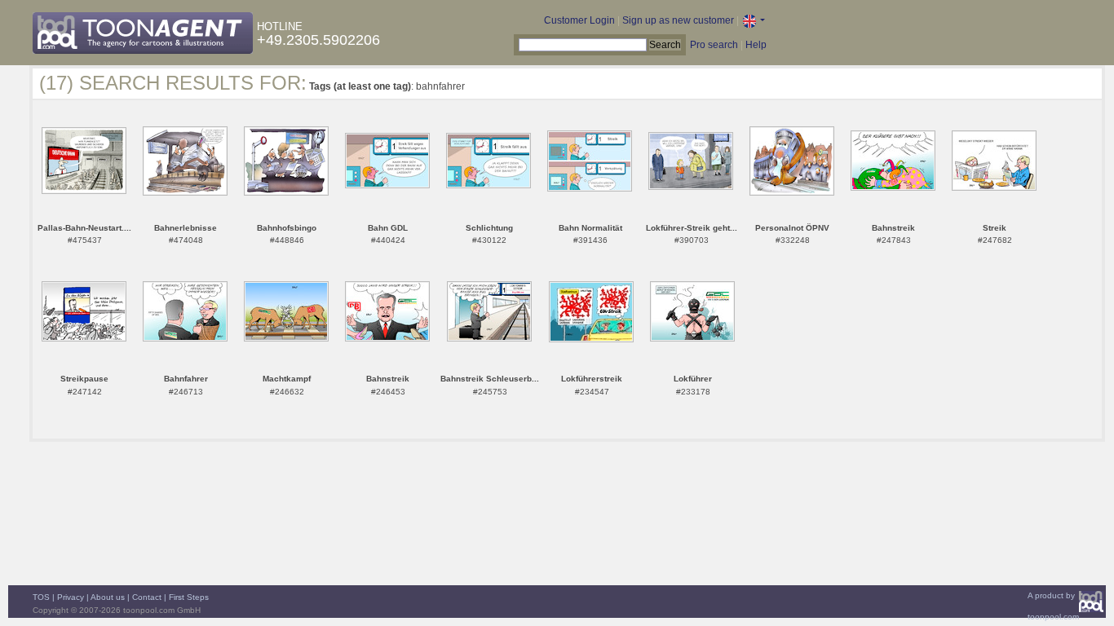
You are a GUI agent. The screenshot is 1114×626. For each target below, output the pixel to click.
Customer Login (579, 20)
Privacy (70, 597)
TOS (41, 597)
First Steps (189, 597)
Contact (146, 597)
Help (756, 45)
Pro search (714, 45)
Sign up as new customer (678, 20)
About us (108, 597)
